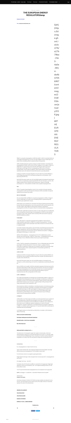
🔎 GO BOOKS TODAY (53, 2)
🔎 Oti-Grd (35, 2)
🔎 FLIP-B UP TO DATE (43, 2)
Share (33, 410)
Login (68, 2)
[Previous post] (17, 408)
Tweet (38, 410)
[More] (59, 2)
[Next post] (53, 408)
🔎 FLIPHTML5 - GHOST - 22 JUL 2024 (18, 2)
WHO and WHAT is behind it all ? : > (24, 330)
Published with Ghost (35, 419)
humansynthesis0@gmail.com (24, 23)
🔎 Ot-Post (29, 2)
